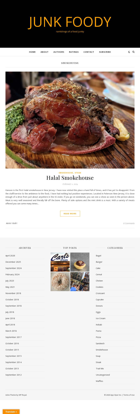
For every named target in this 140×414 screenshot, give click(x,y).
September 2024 (13, 268)
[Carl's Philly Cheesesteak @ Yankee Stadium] (60, 262)
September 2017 (13, 337)
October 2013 (12, 368)
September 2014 (13, 362)
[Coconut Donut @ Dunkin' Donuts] (60, 281)
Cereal (99, 274)
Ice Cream (100, 318)
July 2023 (9, 280)
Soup (98, 356)
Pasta (98, 330)
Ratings (74, 51)
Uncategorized (103, 374)
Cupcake (100, 299)
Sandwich (100, 343)
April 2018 (10, 324)
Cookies (99, 287)
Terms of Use (129, 395)
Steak (78, 173)
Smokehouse (66, 173)
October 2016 (12, 343)
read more (70, 213)
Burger (99, 261)
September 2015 (13, 356)
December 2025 (13, 261)
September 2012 (13, 374)
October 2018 (12, 299)
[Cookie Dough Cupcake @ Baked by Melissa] (79, 262)
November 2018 (13, 293)
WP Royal (23, 395)
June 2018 (10, 318)
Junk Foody (70, 21)
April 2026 (10, 255)
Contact (89, 51)
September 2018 (13, 305)
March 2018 (11, 330)
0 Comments (129, 223)
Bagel (98, 255)
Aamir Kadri (11, 223)
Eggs (98, 312)
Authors (58, 51)
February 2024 (12, 274)
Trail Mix (100, 368)
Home (32, 51)
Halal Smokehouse (70, 177)
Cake (98, 268)
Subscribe (105, 51)
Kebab (99, 324)
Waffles (99, 381)
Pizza (98, 337)
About (45, 51)
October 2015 (12, 349)
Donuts (99, 305)
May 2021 (10, 287)
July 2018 (9, 312)
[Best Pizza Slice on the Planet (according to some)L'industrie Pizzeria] (79, 281)
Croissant (100, 293)
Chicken (99, 280)
